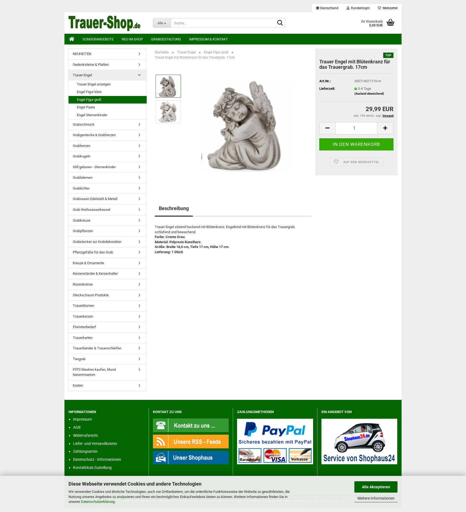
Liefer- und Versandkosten (95, 443)
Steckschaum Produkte (91, 295)
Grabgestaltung (166, 39)
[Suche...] (280, 23)
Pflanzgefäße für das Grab (93, 252)
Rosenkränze (83, 284)
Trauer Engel (82, 75)
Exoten (78, 385)
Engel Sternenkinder (92, 115)
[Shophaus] (191, 457)
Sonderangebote (98, 39)
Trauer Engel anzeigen (94, 84)
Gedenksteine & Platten (91, 65)
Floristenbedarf (84, 327)
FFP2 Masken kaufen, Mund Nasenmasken (94, 372)
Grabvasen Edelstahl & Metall (95, 199)
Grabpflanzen (83, 231)
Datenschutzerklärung (98, 502)
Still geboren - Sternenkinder (94, 167)
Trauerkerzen (83, 316)
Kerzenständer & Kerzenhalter (95, 274)
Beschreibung (174, 208)
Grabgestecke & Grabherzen (94, 135)
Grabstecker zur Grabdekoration (97, 242)
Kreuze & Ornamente (88, 263)
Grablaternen (82, 178)
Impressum (82, 419)
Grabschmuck (83, 124)
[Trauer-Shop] (106, 23)
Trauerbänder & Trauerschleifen (97, 348)
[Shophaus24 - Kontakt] (191, 425)
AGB (77, 427)
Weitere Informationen (376, 498)
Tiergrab (79, 359)
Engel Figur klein (89, 92)
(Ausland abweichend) (369, 93)
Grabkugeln (81, 156)
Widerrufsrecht (85, 435)
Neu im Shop (132, 39)
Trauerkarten (82, 338)
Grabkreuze (81, 220)
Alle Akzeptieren (376, 487)
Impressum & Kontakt (208, 39)
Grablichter (81, 188)
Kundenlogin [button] (360, 8)
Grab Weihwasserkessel (91, 210)
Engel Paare (86, 107)
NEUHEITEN (82, 54)
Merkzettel (389, 8)
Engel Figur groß (89, 100)
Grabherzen (81, 146)
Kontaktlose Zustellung (92, 467)
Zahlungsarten (85, 451)
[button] (327, 8)
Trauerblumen (83, 306)
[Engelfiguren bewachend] (248, 124)
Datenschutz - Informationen (97, 459)
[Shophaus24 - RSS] (191, 441)
